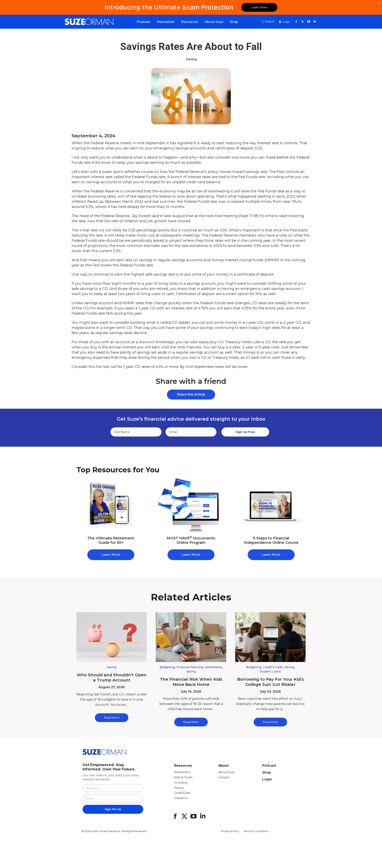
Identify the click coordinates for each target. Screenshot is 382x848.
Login (267, 779)
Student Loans (270, 671)
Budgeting (167, 667)
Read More (111, 717)
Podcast (269, 765)
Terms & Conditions (256, 831)
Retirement (213, 667)
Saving (191, 59)
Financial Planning (189, 667)
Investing (180, 782)
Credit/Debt (182, 793)
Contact (223, 777)
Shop (266, 772)
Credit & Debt (273, 667)
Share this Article (191, 394)
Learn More (259, 7)
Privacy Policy (230, 831)
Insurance (181, 798)
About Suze (226, 772)
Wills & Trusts (183, 777)
